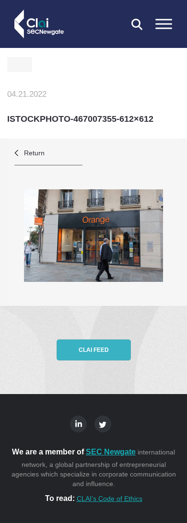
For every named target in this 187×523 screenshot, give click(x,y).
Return (34, 153)
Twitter (102, 424)
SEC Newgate (111, 452)
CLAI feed (94, 350)
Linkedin (78, 424)
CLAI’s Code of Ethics (109, 498)
